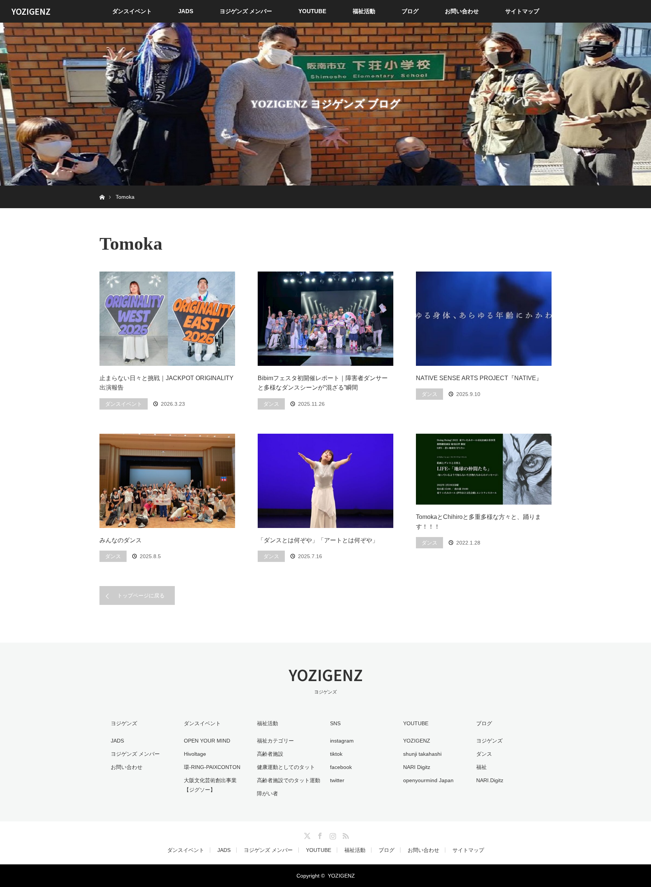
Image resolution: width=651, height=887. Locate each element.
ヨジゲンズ (489, 741)
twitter (337, 780)
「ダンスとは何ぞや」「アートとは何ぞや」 (318, 540)
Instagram (332, 834)
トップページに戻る (141, 595)
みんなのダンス (120, 540)
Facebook (319, 834)
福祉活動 (364, 11)
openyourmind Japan (428, 780)
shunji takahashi (422, 754)
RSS (344, 834)
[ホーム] (101, 188)
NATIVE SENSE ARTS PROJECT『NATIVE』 (479, 378)
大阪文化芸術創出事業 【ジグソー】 (210, 785)
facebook (341, 767)
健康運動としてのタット (286, 767)
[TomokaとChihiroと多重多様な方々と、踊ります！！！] (484, 469)
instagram (342, 741)
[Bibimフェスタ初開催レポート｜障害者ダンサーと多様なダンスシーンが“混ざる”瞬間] (325, 319)
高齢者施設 (270, 754)
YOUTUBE (312, 11)
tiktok (336, 754)
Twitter (306, 834)
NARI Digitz (416, 767)
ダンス (271, 404)
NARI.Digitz (489, 780)
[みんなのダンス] (167, 481)
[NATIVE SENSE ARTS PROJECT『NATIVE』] (484, 319)
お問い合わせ (462, 11)
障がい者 (267, 793)
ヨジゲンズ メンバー (246, 11)
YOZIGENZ (30, 11)
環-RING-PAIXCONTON (212, 767)
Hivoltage (195, 754)
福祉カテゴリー (275, 741)
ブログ (410, 11)
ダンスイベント (132, 11)
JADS (185, 11)
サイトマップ (522, 11)
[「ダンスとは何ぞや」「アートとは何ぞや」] (325, 481)
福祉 (481, 767)
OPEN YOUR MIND (207, 741)
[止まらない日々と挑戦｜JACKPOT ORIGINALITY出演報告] (167, 319)
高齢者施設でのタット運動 (288, 780)
